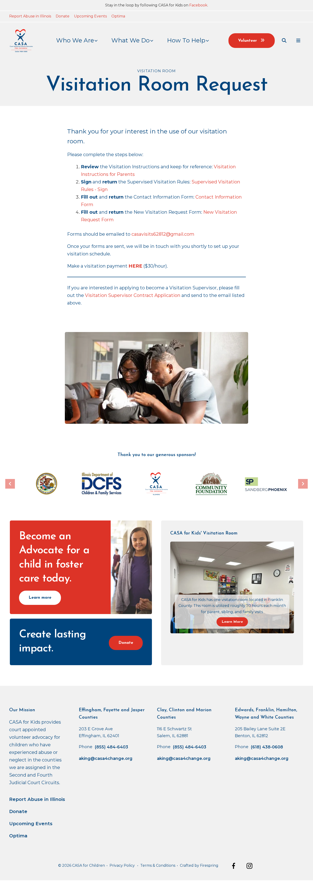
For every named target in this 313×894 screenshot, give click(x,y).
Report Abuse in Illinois (30, 16)
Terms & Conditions (157, 865)
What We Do (130, 40)
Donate (62, 16)
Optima (118, 16)
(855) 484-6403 (111, 747)
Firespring (209, 865)
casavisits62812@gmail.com (163, 234)
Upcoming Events (90, 16)
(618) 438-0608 (267, 747)
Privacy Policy (122, 865)
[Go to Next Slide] (303, 484)
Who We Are (75, 40)
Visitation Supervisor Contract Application (132, 295)
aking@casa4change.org (105, 758)
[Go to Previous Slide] (10, 484)
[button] (284, 40)
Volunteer (248, 41)
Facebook (198, 5)
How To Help (186, 40)
